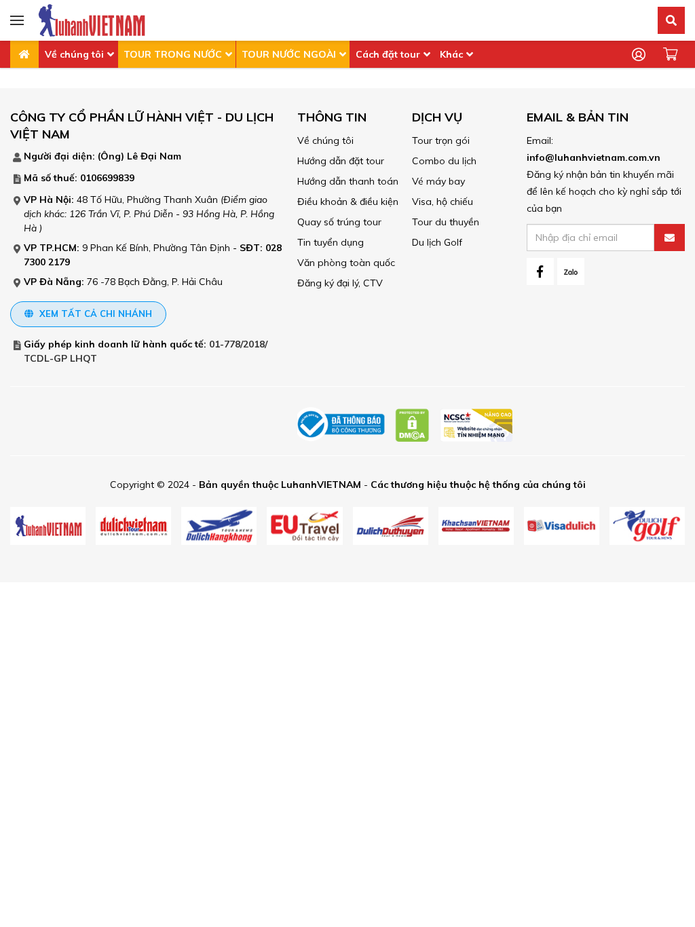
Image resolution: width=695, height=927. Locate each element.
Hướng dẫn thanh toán (347, 181)
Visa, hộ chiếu (442, 201)
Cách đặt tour (388, 54)
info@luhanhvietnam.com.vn (593, 157)
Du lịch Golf (437, 242)
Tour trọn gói (441, 140)
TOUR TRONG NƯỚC (173, 54)
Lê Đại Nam (154, 156)
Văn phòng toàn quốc (346, 263)
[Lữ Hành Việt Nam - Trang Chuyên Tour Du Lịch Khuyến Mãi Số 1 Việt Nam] (91, 20)
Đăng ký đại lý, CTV (340, 283)
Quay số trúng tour (339, 222)
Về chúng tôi (74, 54)
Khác (451, 54)
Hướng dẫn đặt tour (340, 161)
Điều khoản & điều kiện (347, 201)
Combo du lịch (444, 161)
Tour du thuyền (445, 222)
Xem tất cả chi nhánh (94, 313)
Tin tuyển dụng (330, 242)
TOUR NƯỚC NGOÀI (289, 54)
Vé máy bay (438, 181)
